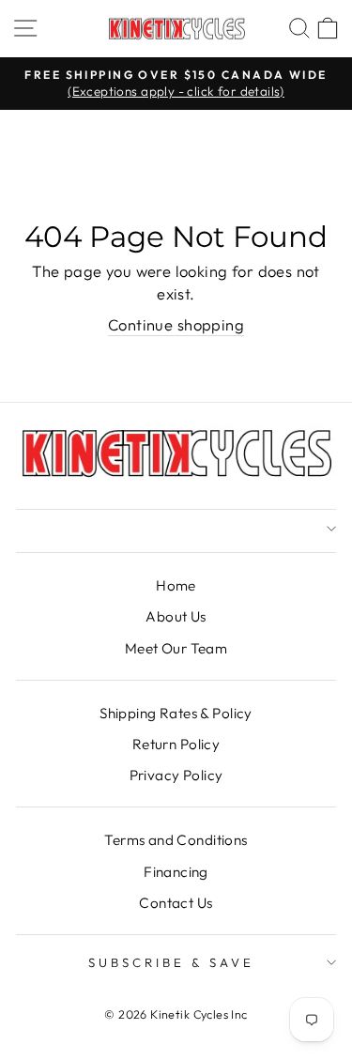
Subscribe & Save (171, 962)
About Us (175, 616)
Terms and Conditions (175, 840)
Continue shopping (176, 324)
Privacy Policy (176, 775)
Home (176, 585)
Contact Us (175, 903)
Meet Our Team (176, 648)
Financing (176, 872)
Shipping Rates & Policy (176, 713)
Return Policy (176, 744)
